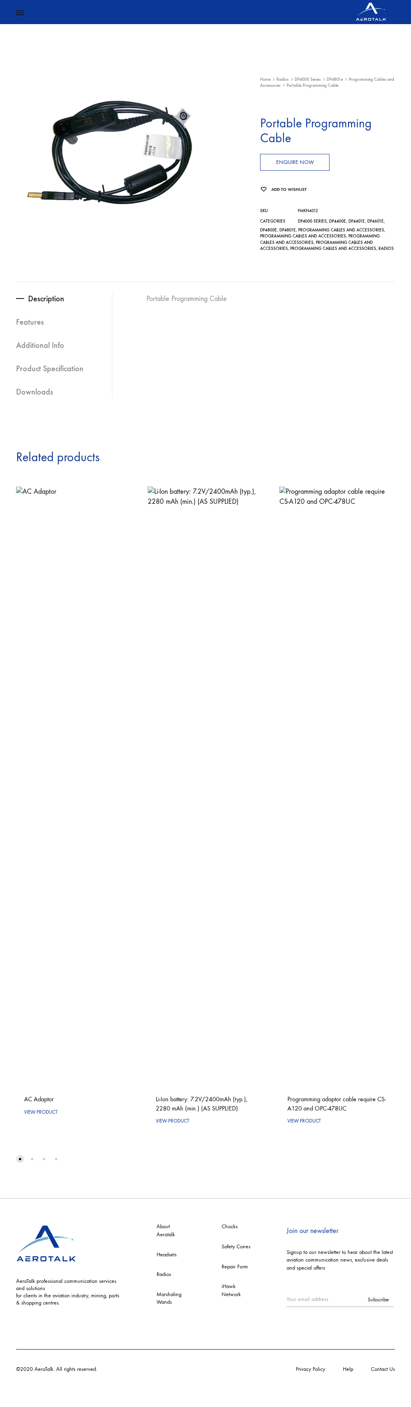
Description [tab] (46, 298)
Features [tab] (30, 322)
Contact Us (383, 1369)
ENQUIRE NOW (295, 162)
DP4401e (356, 221)
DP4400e (337, 221)
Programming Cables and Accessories (341, 230)
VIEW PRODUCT (41, 1112)
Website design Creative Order (133, 1369)
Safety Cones (236, 1246)
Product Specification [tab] (49, 368)
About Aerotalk (166, 1230)
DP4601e (375, 221)
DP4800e (268, 230)
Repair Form (235, 1266)
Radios (283, 79)
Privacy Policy (310, 1369)
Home (265, 79)
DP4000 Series (308, 79)
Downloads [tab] (34, 392)
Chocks (230, 1226)
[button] (20, 1159)
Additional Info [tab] (40, 345)
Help (348, 1369)
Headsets (167, 1254)
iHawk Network (231, 1290)
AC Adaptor (39, 1099)
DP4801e (335, 79)
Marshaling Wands (169, 1298)
